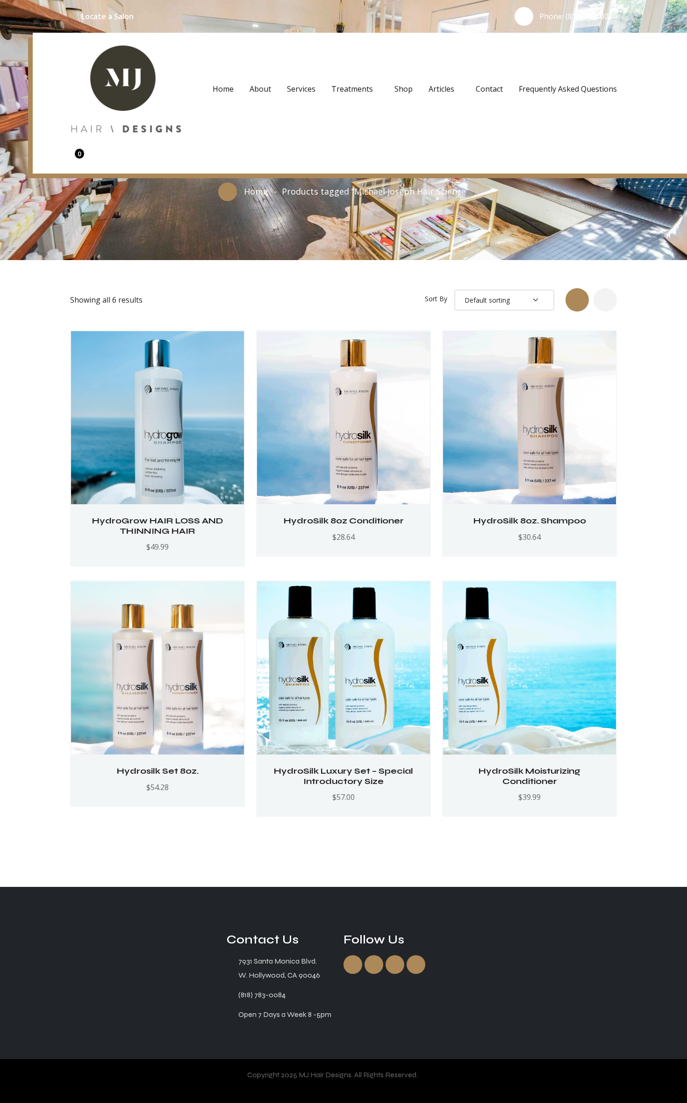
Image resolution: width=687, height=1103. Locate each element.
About (260, 89)
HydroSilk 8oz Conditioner (344, 520)
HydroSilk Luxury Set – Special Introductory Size (343, 776)
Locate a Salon (107, 16)
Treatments (352, 89)
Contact (489, 89)
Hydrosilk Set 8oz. (158, 771)
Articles (441, 89)
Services (301, 89)
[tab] (577, 300)
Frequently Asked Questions (568, 89)
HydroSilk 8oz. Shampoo (529, 520)
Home (223, 89)
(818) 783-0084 (591, 16)
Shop (403, 89)
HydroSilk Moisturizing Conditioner (529, 776)
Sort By (436, 299)
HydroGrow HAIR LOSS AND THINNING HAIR (157, 525)
